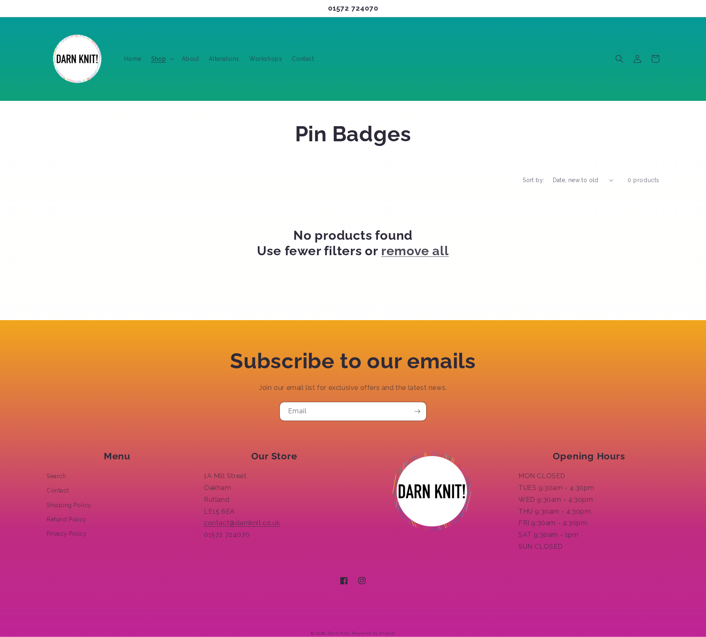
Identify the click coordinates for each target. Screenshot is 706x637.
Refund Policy (67, 519)
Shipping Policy (69, 505)
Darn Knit (339, 633)
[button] (161, 58)
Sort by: (533, 180)
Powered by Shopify (373, 633)
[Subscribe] (417, 411)
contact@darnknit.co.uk (242, 523)
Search (56, 476)
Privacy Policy (67, 533)
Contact (58, 490)
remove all (415, 250)
